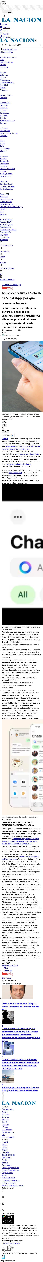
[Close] (3, 1093)
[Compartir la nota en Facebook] (3, 431)
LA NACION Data (6, 62)
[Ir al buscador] (4, 16)
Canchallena (5, 148)
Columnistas (5, 131)
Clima (2, 60)
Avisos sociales (6, 202)
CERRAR (3, 1)
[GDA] (8, 1251)
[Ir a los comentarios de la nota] (5, 422)
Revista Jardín (5, 232)
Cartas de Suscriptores (9, 133)
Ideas (2, 212)
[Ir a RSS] (3, 1211)
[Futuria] (7, 289)
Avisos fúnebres (6, 199)
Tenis (2, 146)
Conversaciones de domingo (11, 207)
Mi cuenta (6, 37)
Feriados (3, 166)
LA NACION (6, 285)
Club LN (6, 34)
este (15, 473)
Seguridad (4, 105)
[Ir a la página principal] (21, 21)
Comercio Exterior (7, 82)
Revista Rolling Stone (8, 229)
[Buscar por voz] (40, 45)
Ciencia (3, 118)
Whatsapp (8, 970)
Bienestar (4, 115)
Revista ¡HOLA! (5, 222)
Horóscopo (4, 163)
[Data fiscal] (3, 1258)
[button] (21, 159)
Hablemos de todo (7, 120)
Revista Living (5, 227)
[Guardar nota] (3, 422)
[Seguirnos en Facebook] (3, 1191)
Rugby (2, 143)
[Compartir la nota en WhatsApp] (5, 425)
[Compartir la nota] (3, 425)
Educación (4, 108)
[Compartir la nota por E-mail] (8, 431)
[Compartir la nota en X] (5, 431)
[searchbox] (20, 45)
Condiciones (6, 1243)
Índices (3, 87)
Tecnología (4, 161)
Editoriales (4, 128)
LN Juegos (4, 156)
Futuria (3, 72)
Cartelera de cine (6, 184)
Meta (6, 968)
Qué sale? (4, 181)
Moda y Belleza (6, 174)
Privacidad (15, 1243)
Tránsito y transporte (8, 57)
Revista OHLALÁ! (6, 219)
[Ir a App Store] (8, 1223)
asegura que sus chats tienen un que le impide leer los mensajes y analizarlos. (20, 841)
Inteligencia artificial (10, 965)
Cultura (3, 110)
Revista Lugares (6, 224)
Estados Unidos (6, 95)
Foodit (5, 31)
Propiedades (5, 80)
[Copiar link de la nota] (3, 428)
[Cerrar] (35, 40)
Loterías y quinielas (7, 169)
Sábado (3, 209)
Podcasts (3, 171)
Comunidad (4, 113)
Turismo (3, 158)
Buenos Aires (5, 103)
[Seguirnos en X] (3, 1198)
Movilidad (4, 85)
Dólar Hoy (4, 75)
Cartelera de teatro (7, 186)
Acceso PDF (4, 194)
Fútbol (2, 141)
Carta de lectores (6, 204)
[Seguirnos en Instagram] (3, 1204)
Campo (3, 77)
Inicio (5, 24)
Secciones (6, 28)
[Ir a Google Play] (8, 1218)
